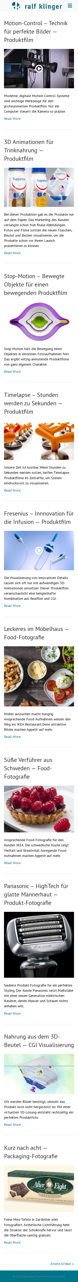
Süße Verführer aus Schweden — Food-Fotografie (28, 768)
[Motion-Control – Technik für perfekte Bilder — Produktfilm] (39, 68)
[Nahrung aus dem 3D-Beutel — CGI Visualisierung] (39, 1073)
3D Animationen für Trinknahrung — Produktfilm (29, 150)
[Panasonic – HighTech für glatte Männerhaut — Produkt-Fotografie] (39, 944)
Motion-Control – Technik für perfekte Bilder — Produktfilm (35, 31)
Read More (12, 118)
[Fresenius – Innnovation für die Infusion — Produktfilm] (39, 550)
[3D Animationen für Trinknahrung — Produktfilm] (39, 186)
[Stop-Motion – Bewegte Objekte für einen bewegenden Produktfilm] (39, 321)
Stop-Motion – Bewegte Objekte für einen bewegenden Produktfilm (35, 284)
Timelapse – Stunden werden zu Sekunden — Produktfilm (33, 403)
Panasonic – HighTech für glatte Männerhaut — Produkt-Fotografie (36, 894)
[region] (39, 1245)
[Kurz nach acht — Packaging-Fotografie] (39, 1188)
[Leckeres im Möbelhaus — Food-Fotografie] (39, 676)
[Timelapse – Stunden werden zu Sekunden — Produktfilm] (39, 439)
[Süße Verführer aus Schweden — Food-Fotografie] (39, 808)
